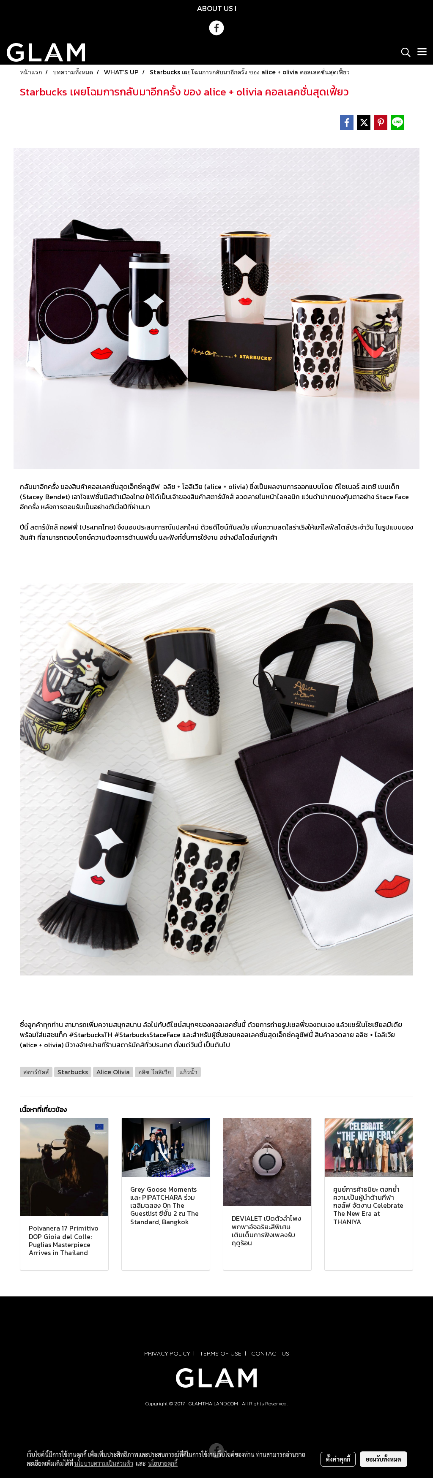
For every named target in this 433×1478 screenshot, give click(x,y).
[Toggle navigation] (422, 52)
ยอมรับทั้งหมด (383, 1459)
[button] (403, 52)
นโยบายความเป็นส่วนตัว (103, 1463)
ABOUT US (215, 8)
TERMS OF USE (220, 1353)
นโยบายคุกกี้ (163, 1463)
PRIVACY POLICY (167, 1353)
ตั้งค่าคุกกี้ (338, 1459)
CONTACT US (270, 1353)
